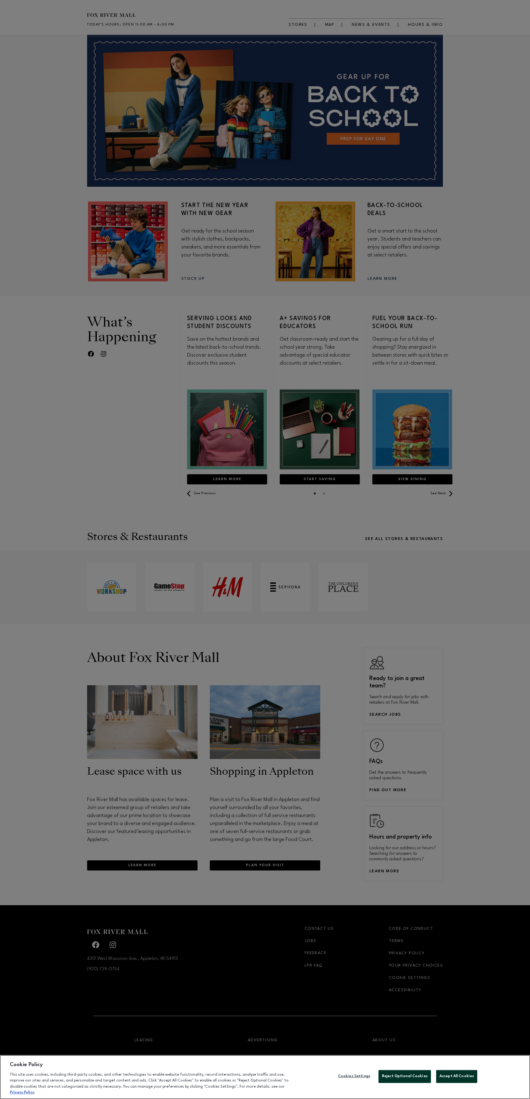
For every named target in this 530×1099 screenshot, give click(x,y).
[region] (265, 1077)
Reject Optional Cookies (405, 1076)
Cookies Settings (354, 1076)
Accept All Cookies (457, 1076)
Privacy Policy (22, 1092)
